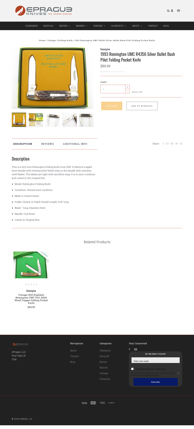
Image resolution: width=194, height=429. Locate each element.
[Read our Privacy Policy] (178, 373)
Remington (105, 49)
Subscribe (155, 381)
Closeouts (117, 25)
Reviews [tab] (47, 143)
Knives (63, 25)
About (136, 25)
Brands (80, 25)
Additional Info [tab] (75, 143)
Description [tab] (22, 143)
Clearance (31, 25)
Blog (166, 25)
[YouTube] (135, 349)
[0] (178, 10)
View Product (31, 265)
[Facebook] (129, 349)
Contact (153, 25)
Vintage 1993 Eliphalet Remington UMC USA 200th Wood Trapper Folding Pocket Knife (31, 298)
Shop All (48, 25)
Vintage (98, 25)
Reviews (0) (120, 71)
